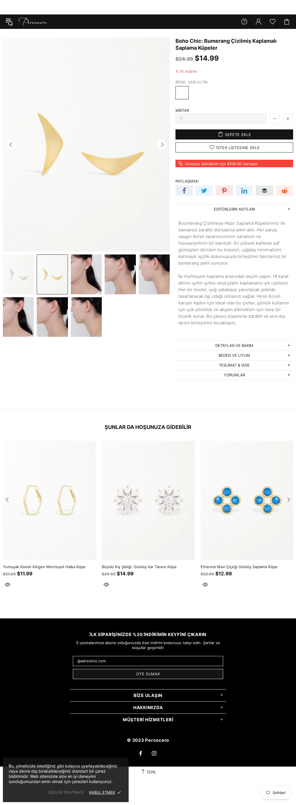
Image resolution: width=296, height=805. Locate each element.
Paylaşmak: (187, 181)
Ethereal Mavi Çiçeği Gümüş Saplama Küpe (239, 566)
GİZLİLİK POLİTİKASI (66, 792)
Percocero (32, 22)
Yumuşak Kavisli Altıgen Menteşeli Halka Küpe (44, 566)
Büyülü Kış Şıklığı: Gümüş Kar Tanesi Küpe (139, 566)
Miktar (182, 110)
